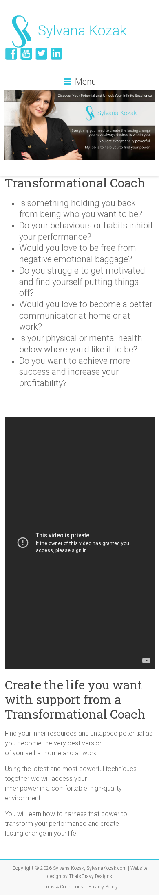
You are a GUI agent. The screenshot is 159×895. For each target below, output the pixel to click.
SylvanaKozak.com (106, 868)
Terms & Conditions (62, 887)
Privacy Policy (103, 887)
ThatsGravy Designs (90, 876)
